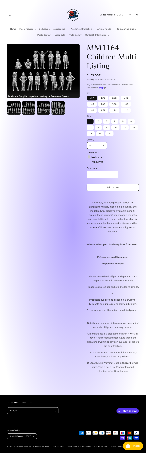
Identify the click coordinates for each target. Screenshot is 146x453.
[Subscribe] (55, 410)
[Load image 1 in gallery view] (14, 108)
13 (91, 134)
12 (134, 127)
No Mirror (96, 157)
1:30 (92, 110)
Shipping (91, 80)
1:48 (92, 104)
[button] (10, 15)
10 (115, 127)
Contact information (119, 446)
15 (109, 134)
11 (125, 127)
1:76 (103, 98)
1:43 (103, 104)
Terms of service (88, 446)
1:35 (114, 104)
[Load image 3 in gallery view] (43, 108)
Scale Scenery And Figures (24, 446)
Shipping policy (73, 446)
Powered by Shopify (43, 446)
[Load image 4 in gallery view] (58, 108)
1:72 (114, 98)
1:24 (103, 110)
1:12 (126, 110)
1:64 (126, 98)
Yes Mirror (97, 161)
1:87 (92, 98)
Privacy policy (58, 446)
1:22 (114, 110)
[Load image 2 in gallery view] (28, 108)
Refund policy (103, 446)
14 (100, 134)
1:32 (126, 104)
